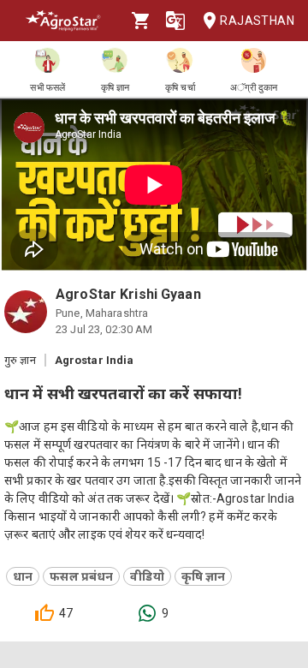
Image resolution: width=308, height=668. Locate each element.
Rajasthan (257, 20)
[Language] (175, 20)
